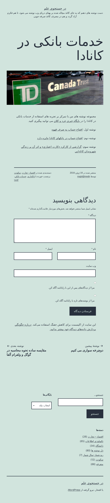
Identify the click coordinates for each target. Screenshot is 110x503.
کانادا (16, 180)
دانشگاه (99, 445)
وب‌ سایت (91, 266)
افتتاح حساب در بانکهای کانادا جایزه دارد (60, 138)
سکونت (17, 173)
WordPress (74, 489)
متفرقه (99, 464)
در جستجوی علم (55, 8)
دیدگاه (92, 215)
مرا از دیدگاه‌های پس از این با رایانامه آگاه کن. (71, 287)
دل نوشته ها (97, 450)
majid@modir (83, 176)
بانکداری (31, 176)
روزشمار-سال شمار (93, 455)
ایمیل (49, 249)
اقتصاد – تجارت (95, 436)
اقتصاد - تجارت (28, 173)
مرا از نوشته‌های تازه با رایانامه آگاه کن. (75, 300)
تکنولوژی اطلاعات (94, 441)
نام (93, 249)
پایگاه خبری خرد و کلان (67, 120)
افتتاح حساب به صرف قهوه (67, 129)
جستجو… (98, 394)
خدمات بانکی (20, 176)
